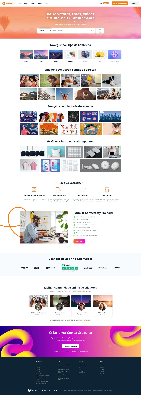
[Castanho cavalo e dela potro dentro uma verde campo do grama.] (50, 80)
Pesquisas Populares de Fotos (64, 375)
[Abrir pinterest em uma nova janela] (49, 390)
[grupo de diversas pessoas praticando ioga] (109, 94)
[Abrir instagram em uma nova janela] (45, 390)
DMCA (59, 367)
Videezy (38, 369)
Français (102, 373)
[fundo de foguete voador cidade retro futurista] (48, 129)
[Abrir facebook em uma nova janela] (42, 390)
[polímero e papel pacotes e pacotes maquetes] (69, 165)
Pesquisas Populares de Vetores (64, 372)
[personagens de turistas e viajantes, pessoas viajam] (69, 129)
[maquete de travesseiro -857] (56, 152)
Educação (38, 373)
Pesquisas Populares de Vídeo (64, 378)
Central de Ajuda (83, 365)
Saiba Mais (79, 241)
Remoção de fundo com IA (42, 381)
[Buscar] (92, 30)
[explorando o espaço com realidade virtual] (29, 129)
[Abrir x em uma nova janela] (54, 390)
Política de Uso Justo (107, 390)
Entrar (133, 3)
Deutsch (102, 371)
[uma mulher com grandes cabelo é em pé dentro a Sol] (64, 94)
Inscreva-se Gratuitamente (70, 346)
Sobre (80, 369)
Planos (100, 3)
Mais (47, 3)
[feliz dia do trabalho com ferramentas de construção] (28, 116)
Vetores (19, 3)
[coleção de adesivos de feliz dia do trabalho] (89, 116)
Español (102, 367)
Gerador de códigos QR (41, 383)
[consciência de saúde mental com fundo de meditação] (112, 129)
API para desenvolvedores (42, 375)
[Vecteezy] (8, 3)
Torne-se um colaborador (82, 372)
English (102, 365)
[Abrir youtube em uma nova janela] (56, 390)
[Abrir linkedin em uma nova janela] (47, 390)
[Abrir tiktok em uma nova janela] (52, 390)
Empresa (38, 371)
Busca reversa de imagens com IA (42, 378)
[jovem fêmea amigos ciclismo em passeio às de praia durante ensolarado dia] (46, 94)
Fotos (25, 3)
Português (102, 369)
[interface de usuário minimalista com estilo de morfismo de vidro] (50, 165)
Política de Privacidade (97, 390)
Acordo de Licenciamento (64, 365)
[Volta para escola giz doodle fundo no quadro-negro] (73, 116)
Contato (80, 367)
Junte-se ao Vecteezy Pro (81, 351)
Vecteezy (38, 367)
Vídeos (32, 3)
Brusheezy (38, 365)
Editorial (40, 3)
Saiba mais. (87, 320)
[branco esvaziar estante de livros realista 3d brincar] (74, 152)
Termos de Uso (87, 390)
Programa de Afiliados (63, 369)
